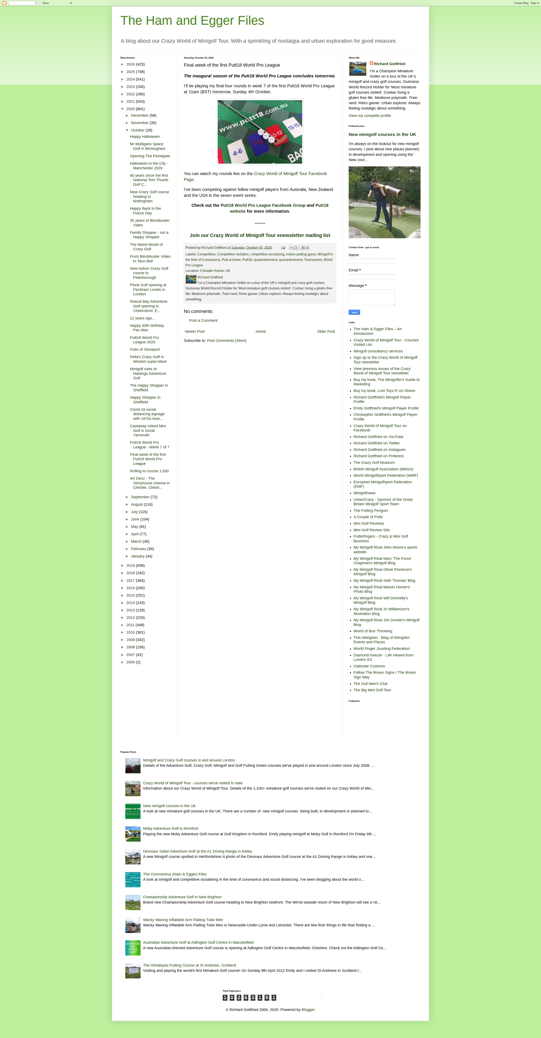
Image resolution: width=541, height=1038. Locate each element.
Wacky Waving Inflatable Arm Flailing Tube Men (183, 920)
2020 (131, 109)
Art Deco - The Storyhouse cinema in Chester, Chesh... (150, 483)
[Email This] (291, 248)
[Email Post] (283, 247)
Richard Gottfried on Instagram (380, 450)
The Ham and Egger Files (192, 20)
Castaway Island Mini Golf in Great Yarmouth (148, 430)
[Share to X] (299, 248)
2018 (131, 573)
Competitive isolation (233, 254)
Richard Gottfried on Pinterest (379, 456)
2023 (131, 87)
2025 (131, 72)
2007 (131, 655)
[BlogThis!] (295, 248)
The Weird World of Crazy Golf (146, 246)
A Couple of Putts (368, 517)
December (140, 115)
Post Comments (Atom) (227, 340)
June (135, 519)
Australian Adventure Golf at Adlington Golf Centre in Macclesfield (198, 942)
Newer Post (195, 331)
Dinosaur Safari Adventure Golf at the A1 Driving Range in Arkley (197, 851)
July (135, 512)
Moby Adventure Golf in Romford (170, 828)
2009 (131, 640)
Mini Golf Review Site (372, 530)
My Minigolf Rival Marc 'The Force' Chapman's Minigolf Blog (382, 560)
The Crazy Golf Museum (374, 462)
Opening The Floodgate (150, 156)
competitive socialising (267, 254)
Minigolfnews (365, 493)
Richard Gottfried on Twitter (377, 443)
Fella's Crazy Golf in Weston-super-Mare (148, 359)
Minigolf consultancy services (378, 351)
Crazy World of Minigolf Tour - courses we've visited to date (193, 783)
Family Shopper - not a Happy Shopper (149, 234)
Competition (206, 254)
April (135, 534)
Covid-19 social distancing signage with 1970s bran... (147, 414)
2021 (131, 101)
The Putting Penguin (371, 510)
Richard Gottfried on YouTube (378, 437)
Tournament (313, 260)
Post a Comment (203, 320)
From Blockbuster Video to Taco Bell (150, 258)
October (138, 130)
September (141, 497)
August (137, 504)
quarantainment (265, 260)
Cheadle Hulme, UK (215, 271)
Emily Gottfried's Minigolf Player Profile (386, 408)
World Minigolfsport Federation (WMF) (386, 475)
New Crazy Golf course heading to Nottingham (149, 196)
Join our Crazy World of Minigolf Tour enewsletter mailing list (260, 235)
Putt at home (231, 260)
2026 (131, 64)
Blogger (308, 1010)
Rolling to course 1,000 (149, 471)
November (140, 123)
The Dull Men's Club (371, 684)
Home (261, 331)
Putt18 (247, 260)
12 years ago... (142, 318)
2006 (131, 662)
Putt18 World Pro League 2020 (144, 340)
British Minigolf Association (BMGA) (383, 469)
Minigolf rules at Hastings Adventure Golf (148, 373)
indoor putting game (301, 254)
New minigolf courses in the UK (382, 134)
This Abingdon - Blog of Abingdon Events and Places (382, 639)
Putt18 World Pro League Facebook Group (263, 205)
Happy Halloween (145, 136)
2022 (131, 94)
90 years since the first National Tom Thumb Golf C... (149, 180)
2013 (131, 610)
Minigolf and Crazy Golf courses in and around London (189, 760)
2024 (131, 79)
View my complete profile (370, 116)
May (135, 526)
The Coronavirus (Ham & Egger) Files (175, 874)
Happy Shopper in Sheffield (145, 399)
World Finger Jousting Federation (382, 648)
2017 (131, 580)
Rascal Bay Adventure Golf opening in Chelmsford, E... (148, 306)
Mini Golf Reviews (369, 523)
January (138, 556)
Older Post (326, 331)
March (137, 541)
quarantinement (290, 260)
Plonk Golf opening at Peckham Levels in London (148, 289)
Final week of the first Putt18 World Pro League (148, 459)
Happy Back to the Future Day (145, 210)
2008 (131, 647)
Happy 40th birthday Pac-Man (147, 327)
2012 (131, 617)
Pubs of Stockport (145, 349)
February (139, 549)
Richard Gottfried (389, 64)
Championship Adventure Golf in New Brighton (182, 897)
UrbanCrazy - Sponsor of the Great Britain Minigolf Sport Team (383, 501)
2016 (131, 588)
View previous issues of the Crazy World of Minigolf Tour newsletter (382, 371)
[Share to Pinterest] (307, 248)
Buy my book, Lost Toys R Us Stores (384, 391)
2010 (131, 632)
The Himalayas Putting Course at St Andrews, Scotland (189, 965)
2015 (131, 595)
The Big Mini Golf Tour (372, 690)
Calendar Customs (369, 666)
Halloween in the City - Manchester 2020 (149, 165)
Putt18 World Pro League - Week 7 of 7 (149, 444)
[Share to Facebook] (303, 248)
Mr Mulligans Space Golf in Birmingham (147, 146)
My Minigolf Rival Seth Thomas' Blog (384, 580)
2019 (131, 565)
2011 (130, 625)
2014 (131, 603)
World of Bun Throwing (373, 631)
